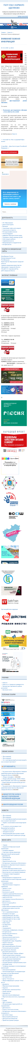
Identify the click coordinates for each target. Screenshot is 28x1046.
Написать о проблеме (10, 204)
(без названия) (7, 756)
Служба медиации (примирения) (11, 959)
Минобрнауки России (7, 256)
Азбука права (6, 923)
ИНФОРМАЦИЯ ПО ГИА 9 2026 (10, 917)
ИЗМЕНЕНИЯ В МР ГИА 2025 (10, 915)
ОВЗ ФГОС (5, 926)
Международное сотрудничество (11, 242)
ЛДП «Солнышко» (7, 1002)
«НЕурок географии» (8, 777)
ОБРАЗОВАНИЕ (6, 857)
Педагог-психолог (7, 942)
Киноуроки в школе (8, 831)
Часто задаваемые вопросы (10, 912)
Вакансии (5, 226)
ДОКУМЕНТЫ (6, 856)
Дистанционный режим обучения (11, 946)
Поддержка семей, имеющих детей (12, 237)
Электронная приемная (8, 970)
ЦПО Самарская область (8, 271)
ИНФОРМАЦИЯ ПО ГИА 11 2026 (11, 919)
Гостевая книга (6, 924)
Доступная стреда (7, 1015)
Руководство (6, 859)
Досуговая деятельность (9, 951)
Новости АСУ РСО (7, 897)
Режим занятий (6, 991)
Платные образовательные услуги (12, 868)
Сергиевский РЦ (9, 766)
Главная (4, 845)
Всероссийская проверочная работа (12, 906)
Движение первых (7, 975)
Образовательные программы (10, 986)
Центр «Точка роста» (8, 979)
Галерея (4, 1000)
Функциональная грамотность (10, 937)
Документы (5, 984)
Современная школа (8, 241)
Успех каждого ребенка (8, 239)
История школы (6, 244)
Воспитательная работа (9, 903)
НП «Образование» (7, 223)
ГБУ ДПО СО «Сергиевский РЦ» (9, 269)
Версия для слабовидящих (9, 152)
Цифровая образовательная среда (12, 235)
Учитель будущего (7, 233)
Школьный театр (7, 964)
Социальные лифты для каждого (11, 228)
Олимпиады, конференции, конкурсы (12, 930)
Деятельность (6, 901)
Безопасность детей (8, 892)
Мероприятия (6, 993)
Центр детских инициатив (9, 1018)
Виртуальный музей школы (10, 1017)
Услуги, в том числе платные (10, 1009)
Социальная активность (9, 230)
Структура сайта (7, 921)
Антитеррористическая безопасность (13, 899)
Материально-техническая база (11, 989)
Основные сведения (8, 850)
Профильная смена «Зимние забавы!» (13, 953)
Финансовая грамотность (9, 939)
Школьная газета (7, 690)
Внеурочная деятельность (9, 933)
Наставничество (7, 977)
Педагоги (5, 988)
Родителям (5, 904)
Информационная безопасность (11, 895)
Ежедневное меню (7, 883)
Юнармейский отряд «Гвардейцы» (12, 941)
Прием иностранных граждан (10, 1020)
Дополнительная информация (10, 995)
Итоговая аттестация (8, 913)
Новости (14, 134)
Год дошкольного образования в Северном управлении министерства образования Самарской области (14, 773)
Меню (15, 27)
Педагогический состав (9, 861)
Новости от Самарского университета (13, 684)
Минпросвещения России (8, 258)
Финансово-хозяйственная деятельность (14, 870)
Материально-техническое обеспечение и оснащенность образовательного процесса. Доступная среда (13, 864)
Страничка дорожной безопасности (12, 894)
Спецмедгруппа (6, 928)
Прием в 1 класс (6, 888)
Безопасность (6, 890)
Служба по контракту (9, 830)
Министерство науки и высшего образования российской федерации (11, 796)
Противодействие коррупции (9, 609)
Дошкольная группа (7, 224)
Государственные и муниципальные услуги (14, 962)
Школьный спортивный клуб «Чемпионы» (14, 957)
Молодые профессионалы (9, 232)
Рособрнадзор (5, 260)
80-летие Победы (7, 935)
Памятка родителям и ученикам (11, 955)
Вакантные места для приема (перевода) (13, 872)
